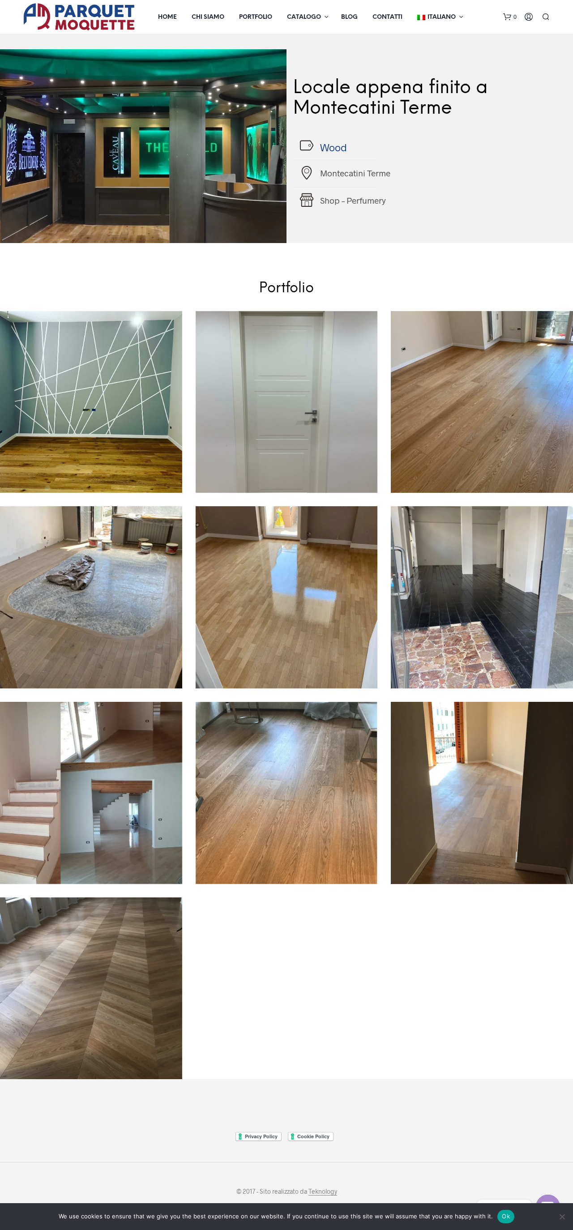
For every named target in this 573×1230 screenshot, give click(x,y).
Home (167, 17)
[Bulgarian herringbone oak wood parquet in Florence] (91, 988)
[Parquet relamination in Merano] (287, 597)
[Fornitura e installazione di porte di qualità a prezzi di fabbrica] (287, 402)
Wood (333, 147)
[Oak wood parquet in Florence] (482, 793)
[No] (561, 1216)
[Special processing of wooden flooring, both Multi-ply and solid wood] (91, 597)
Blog (349, 17)
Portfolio (255, 17)
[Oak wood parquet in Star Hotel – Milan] (287, 793)
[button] (510, 17)
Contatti (387, 17)
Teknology (322, 1191)
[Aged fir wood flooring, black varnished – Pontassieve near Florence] (482, 597)
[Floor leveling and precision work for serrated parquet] (482, 402)
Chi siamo (208, 17)
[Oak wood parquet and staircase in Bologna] (91, 793)
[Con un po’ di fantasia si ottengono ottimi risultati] (91, 402)
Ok (506, 1216)
